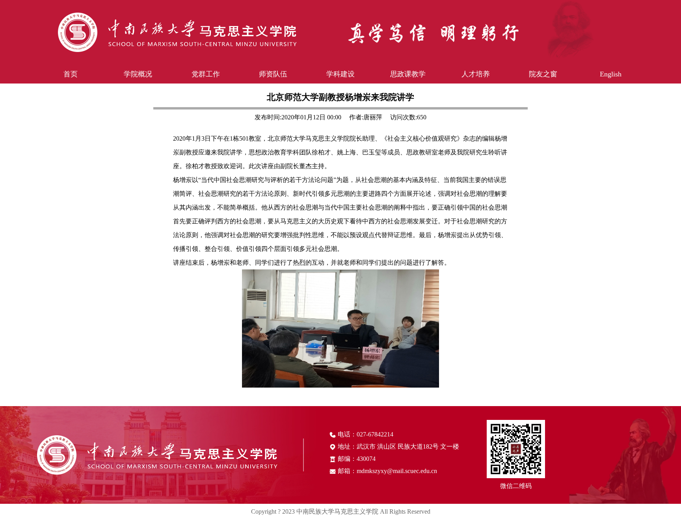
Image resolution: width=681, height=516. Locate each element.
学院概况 (138, 74)
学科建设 (340, 74)
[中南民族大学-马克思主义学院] (351, 32)
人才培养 (475, 74)
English (610, 74)
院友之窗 (543, 74)
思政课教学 (408, 74)
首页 (70, 74)
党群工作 (206, 74)
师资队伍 (273, 74)
